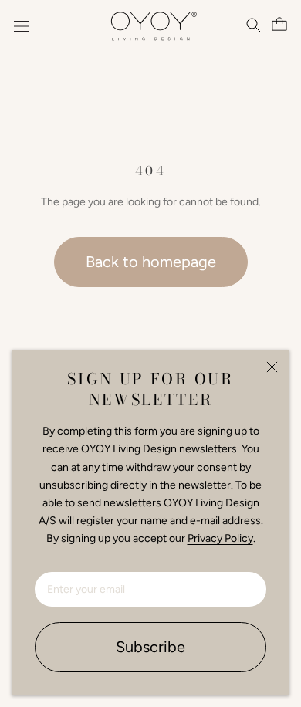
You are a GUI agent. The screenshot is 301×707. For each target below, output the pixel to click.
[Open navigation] (21, 26)
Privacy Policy (220, 538)
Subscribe (150, 647)
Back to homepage (151, 261)
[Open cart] (277, 24)
